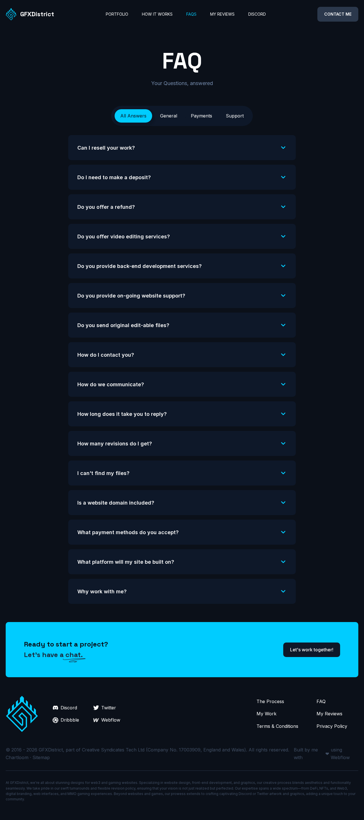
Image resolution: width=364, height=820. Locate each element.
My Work (266, 713)
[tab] (133, 116)
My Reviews (329, 713)
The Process (270, 701)
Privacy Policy (332, 726)
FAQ (321, 701)
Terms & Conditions (277, 726)
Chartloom (17, 757)
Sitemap (41, 757)
